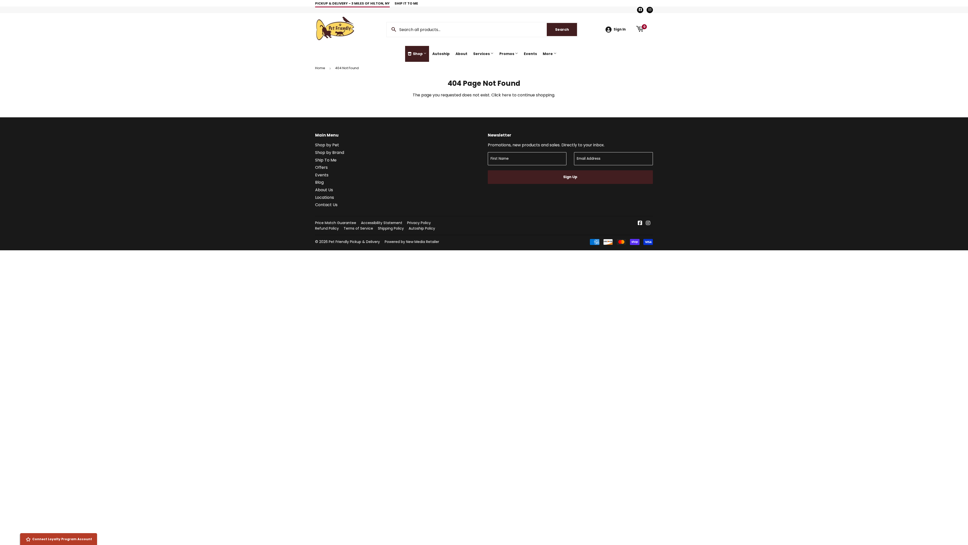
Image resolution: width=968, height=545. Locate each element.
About (461, 53)
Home (320, 68)
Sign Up (570, 176)
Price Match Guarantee (335, 222)
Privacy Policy (419, 222)
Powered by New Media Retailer (412, 241)
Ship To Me (326, 160)
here (506, 95)
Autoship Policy (422, 228)
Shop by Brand (329, 152)
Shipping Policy (391, 228)
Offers (321, 167)
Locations (324, 197)
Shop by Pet (327, 145)
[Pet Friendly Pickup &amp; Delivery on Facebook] (640, 223)
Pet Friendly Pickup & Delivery (354, 241)
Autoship (441, 53)
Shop (418, 53)
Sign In (620, 29)
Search (566, 29)
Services (482, 53)
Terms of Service (358, 228)
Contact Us (326, 205)
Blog (319, 182)
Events (530, 53)
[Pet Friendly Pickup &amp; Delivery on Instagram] (648, 223)
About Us (324, 190)
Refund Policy (327, 228)
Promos (507, 53)
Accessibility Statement (381, 222)
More (548, 53)
